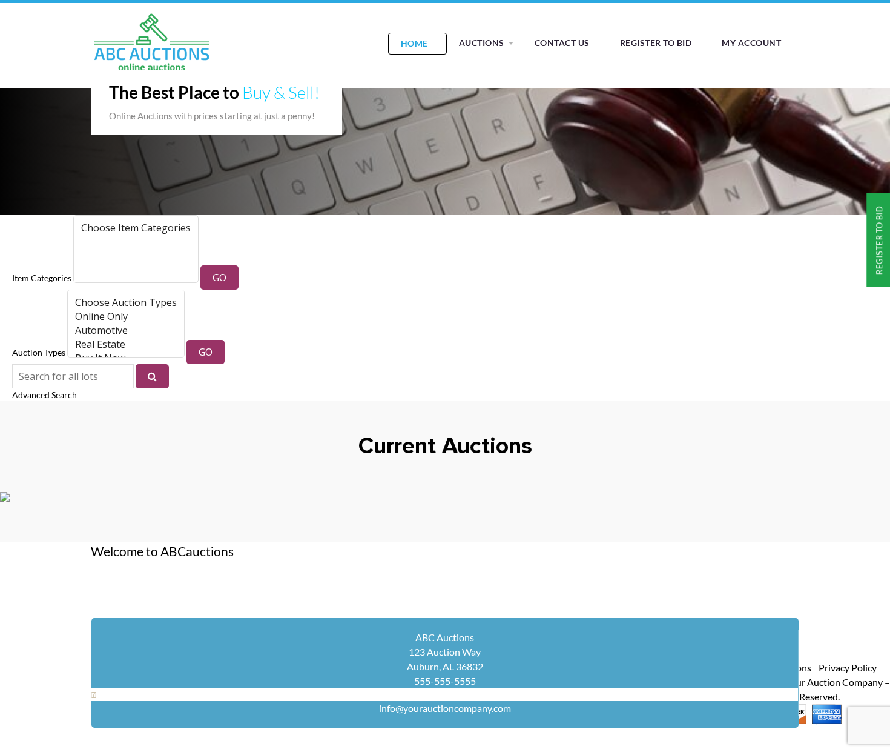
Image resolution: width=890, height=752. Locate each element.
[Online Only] (126, 317)
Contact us (562, 43)
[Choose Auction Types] (126, 303)
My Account (751, 43)
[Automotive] (126, 331)
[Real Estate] (126, 344)
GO (219, 277)
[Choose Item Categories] (136, 228)
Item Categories (41, 278)
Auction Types (38, 352)
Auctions (481, 43)
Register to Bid (656, 43)
